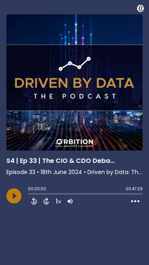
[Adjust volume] (70, 201)
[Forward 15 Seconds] (46, 201)
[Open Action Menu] (135, 201)
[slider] (30, 195)
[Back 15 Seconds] (34, 201)
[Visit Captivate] (140, 10)
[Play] (13, 195)
